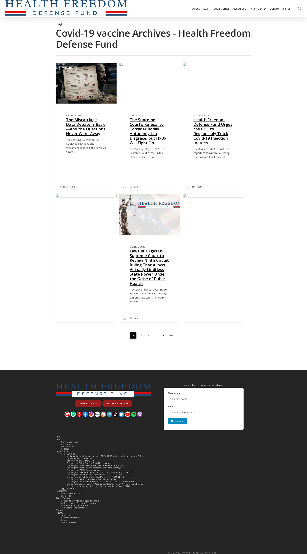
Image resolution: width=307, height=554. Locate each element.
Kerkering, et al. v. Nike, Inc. (79, 458)
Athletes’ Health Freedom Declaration (79, 503)
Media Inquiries (68, 522)
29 (162, 335)
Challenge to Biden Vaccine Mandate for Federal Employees (94, 467)
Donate (60, 510)
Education (67, 68)
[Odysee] (103, 418)
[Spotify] (133, 418)
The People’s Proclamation (74, 507)
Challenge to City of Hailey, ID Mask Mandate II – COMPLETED (95, 477)
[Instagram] (91, 418)
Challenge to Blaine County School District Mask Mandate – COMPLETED (100, 472)
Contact (64, 520)
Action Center (63, 498)
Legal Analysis (67, 488)
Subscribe (177, 421)
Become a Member (70, 517)
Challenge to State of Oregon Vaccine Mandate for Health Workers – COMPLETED (104, 484)
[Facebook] (85, 418)
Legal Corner (62, 451)
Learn (59, 439)
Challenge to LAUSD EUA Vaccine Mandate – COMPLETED (93, 479)
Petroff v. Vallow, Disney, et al (80, 461)
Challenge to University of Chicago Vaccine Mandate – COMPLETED (98, 486)
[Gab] (73, 418)
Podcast (65, 449)
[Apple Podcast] (139, 418)
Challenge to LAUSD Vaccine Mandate (148, 68)
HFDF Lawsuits (68, 454)
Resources (61, 491)
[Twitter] (121, 418)
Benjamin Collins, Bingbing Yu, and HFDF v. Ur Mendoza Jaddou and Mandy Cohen (105, 456)
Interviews (66, 444)
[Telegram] (109, 418)
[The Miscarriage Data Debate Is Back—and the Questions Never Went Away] (86, 127)
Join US (59, 512)
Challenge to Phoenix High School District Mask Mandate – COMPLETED (100, 481)
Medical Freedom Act (71, 493)
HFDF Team (69, 186)
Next (171, 335)
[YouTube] (127, 418)
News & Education (69, 442)
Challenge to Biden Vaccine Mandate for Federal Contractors (95, 465)
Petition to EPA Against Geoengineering (80, 501)
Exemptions (66, 496)
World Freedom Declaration (74, 505)
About (59, 436)
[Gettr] (79, 418)
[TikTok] (115, 418)
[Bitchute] (67, 418)
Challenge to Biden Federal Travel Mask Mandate (89, 463)
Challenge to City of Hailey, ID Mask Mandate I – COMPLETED (94, 474)
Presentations (67, 446)
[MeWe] (97, 418)
